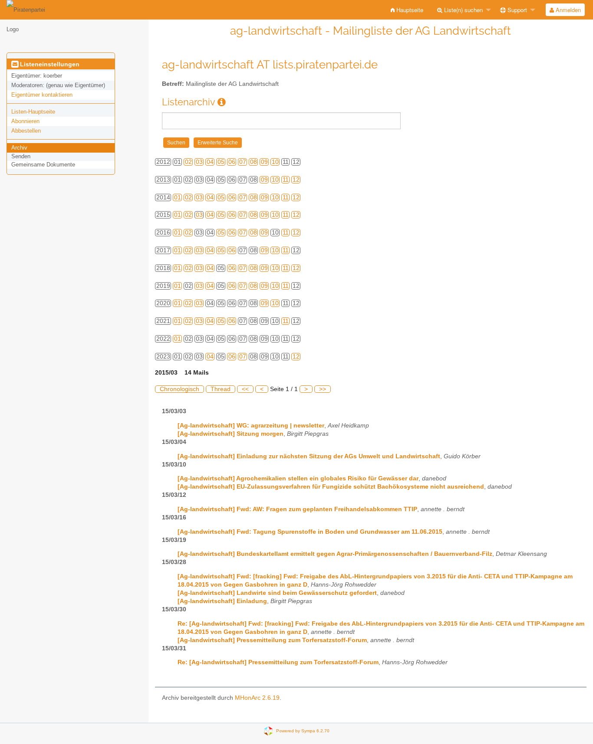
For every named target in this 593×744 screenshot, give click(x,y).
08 (253, 162)
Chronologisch (179, 389)
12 (296, 179)
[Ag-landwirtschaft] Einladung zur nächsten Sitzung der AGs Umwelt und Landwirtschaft (309, 456)
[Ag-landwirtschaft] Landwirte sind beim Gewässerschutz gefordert (277, 593)
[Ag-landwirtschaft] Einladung (222, 601)
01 (177, 197)
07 (242, 162)
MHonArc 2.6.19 (257, 698)
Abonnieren (25, 121)
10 (275, 162)
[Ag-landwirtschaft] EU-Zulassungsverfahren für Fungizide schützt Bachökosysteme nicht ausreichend (331, 486)
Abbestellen (26, 130)
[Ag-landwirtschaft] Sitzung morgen (230, 434)
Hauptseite (409, 10)
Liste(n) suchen (462, 10)
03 (199, 162)
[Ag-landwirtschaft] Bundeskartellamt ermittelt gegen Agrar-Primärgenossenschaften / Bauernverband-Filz (335, 554)
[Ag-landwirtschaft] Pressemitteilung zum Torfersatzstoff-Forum (272, 640)
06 (231, 162)
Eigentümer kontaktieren (41, 94)
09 (264, 162)
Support (516, 10)
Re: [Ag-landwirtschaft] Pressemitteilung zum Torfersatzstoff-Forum (278, 662)
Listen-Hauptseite (33, 111)
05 (220, 162)
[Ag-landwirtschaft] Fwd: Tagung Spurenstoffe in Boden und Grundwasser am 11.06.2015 (310, 532)
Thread (221, 389)
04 (210, 162)
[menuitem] (407, 10)
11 (286, 179)
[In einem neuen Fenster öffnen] (221, 102)
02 (188, 162)
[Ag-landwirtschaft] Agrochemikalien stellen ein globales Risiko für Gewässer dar (298, 478)
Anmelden (567, 10)
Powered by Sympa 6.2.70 (302, 730)
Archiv (19, 147)
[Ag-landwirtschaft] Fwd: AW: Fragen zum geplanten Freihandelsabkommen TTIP (297, 509)
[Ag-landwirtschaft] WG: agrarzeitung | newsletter (251, 425)
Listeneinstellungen (48, 64)
